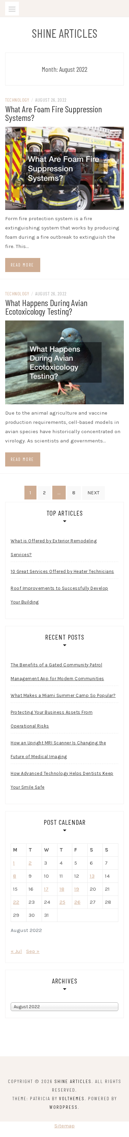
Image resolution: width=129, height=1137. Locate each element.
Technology (17, 100)
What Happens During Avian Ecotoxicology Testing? (46, 306)
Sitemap (64, 1126)
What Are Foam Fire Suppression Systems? (53, 113)
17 (46, 889)
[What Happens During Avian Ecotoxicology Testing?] (64, 362)
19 (76, 889)
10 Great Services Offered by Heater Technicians (62, 571)
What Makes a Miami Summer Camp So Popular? (63, 695)
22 (16, 902)
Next (93, 493)
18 (62, 889)
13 (92, 876)
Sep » (33, 951)
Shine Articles (64, 33)
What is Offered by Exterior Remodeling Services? (54, 547)
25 (62, 902)
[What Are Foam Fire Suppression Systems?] (64, 168)
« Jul (16, 951)
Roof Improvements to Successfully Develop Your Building (59, 595)
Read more (22, 265)
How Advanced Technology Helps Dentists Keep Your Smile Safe (62, 780)
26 (77, 902)
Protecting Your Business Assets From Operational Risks (52, 719)
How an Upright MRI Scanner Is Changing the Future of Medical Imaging (58, 749)
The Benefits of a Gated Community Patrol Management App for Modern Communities (57, 671)
